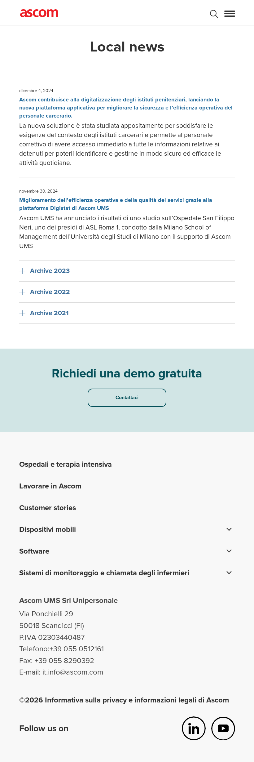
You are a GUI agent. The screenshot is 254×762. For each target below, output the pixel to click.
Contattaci (127, 397)
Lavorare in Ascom (50, 486)
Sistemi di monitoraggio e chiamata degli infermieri (104, 572)
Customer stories (47, 507)
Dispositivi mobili (47, 529)
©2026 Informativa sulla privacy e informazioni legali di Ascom (124, 700)
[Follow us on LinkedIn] (194, 728)
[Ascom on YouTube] (223, 728)
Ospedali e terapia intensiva (65, 464)
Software (34, 551)
